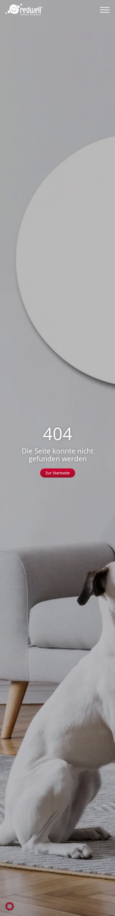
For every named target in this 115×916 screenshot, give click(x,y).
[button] (105, 9)
